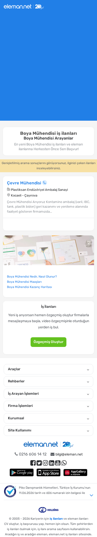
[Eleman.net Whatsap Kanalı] (64, 463)
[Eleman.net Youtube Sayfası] (57, 463)
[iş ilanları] (24, 6)
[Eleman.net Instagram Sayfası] (45, 463)
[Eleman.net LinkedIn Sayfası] (51, 463)
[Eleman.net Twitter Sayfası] (39, 463)
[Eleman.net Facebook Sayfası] (33, 463)
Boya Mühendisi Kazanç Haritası (29, 287)
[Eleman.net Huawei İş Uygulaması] (75, 472)
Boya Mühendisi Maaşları (24, 281)
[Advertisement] (48, 69)
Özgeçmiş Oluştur (48, 342)
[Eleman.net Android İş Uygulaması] (22, 472)
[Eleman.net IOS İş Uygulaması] (48, 472)
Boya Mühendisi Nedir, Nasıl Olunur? (32, 276)
